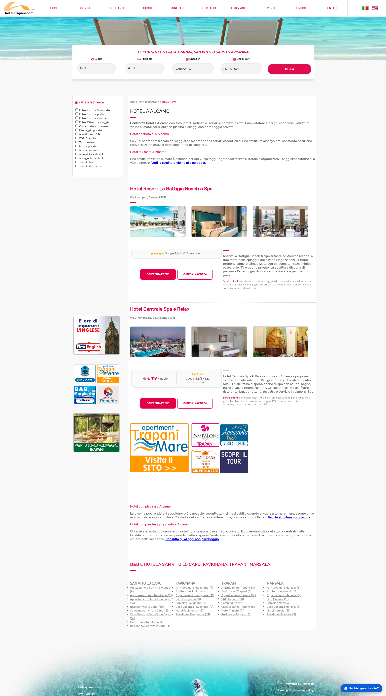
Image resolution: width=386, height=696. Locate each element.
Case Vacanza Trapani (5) (238, 606)
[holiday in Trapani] (375, 8)
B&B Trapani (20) (232, 599)
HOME (54, 8)
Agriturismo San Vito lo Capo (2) (151, 595)
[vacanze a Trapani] (365, 8)
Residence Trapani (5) (235, 614)
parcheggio (279, 284)
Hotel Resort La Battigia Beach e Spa (171, 189)
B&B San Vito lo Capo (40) (147, 606)
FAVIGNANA (185, 583)
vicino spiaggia (264, 281)
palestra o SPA (260, 404)
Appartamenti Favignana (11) (195, 595)
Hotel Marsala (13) (279, 610)
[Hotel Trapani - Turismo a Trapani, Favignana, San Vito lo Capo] (19, 14)
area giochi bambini (243, 284)
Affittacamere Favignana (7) (194, 587)
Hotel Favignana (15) (189, 610)
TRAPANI (228, 583)
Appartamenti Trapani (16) (238, 595)
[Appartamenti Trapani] (159, 471)
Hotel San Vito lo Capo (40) (147, 622)
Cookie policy (285, 690)
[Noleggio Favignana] (85, 373)
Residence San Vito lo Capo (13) (150, 626)
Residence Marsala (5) (281, 614)
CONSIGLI (301, 8)
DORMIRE (85, 8)
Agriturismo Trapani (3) (236, 591)
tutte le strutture (148, 101)
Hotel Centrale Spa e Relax (159, 309)
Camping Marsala (278, 603)
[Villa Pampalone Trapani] (205, 435)
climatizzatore (251, 288)
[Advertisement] (96, 246)
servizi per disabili (293, 397)
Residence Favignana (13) (193, 614)
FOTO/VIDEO (239, 8)
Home (133, 101)
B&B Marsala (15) (278, 599)
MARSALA (275, 583)
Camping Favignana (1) (191, 603)
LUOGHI (147, 8)
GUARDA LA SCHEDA (195, 274)
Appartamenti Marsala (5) (284, 595)
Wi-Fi (276, 281)
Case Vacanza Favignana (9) (194, 606)
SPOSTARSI (208, 8)
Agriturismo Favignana (191, 591)
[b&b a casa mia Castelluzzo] (234, 435)
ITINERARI (177, 8)
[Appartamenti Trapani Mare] (108, 373)
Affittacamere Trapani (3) (238, 587)
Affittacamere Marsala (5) (284, 587)
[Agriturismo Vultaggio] (96, 451)
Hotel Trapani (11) (232, 610)
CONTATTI (331, 8)
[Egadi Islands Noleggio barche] (234, 461)
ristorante (249, 281)
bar (241, 281)
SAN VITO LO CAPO (145, 583)
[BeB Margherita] (85, 395)
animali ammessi (290, 281)
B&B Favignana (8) (188, 599)
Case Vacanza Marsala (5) (284, 606)
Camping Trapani (232, 603)
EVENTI (270, 8)
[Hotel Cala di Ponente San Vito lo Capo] (108, 395)
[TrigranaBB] (205, 461)
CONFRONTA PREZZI (158, 274)
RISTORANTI (116, 8)
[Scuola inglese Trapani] (96, 353)
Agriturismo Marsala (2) (282, 591)
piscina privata (263, 284)
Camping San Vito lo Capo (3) (149, 610)
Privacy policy (305, 690)
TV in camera (294, 284)
